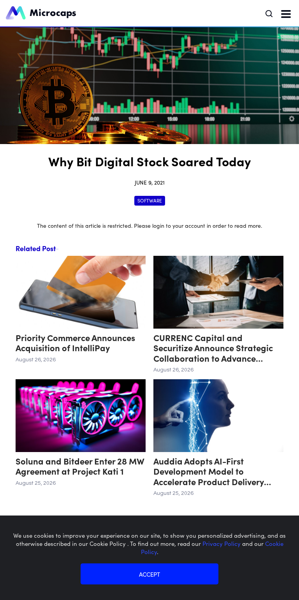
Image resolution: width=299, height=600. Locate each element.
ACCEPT (149, 574)
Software (149, 200)
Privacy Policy (222, 543)
